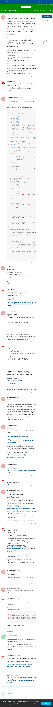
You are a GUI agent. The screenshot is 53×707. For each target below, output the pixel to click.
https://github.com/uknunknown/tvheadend (17, 643)
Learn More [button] (10, 704)
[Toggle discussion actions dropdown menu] (51, 16)
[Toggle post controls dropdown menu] (35, 76)
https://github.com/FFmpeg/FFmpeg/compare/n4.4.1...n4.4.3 (21, 680)
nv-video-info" (20, 389)
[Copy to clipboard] (35, 110)
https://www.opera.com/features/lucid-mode (18, 661)
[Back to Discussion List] (2, 2)
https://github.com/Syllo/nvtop (14, 380)
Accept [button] (46, 703)
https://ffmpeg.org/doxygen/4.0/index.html (17, 436)
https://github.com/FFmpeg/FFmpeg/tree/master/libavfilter (21, 454)
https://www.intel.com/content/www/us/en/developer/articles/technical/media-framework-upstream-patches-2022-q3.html (21, 304)
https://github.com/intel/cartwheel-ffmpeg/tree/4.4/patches (21, 484)
